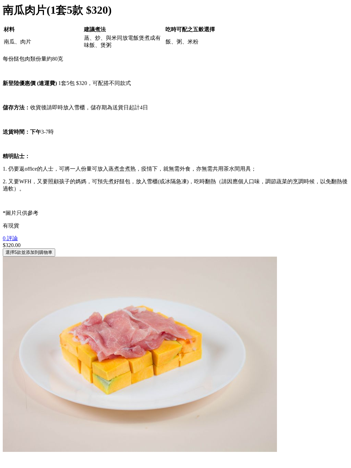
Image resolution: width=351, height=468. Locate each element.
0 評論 (10, 238)
